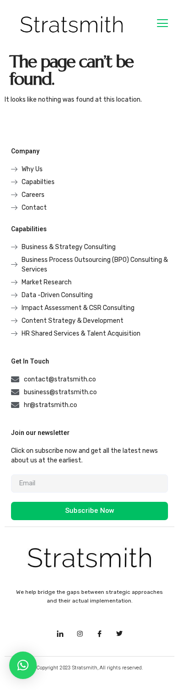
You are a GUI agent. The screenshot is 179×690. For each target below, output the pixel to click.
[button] (23, 665)
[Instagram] (80, 634)
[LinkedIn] (60, 634)
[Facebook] (99, 634)
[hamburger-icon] (162, 24)
